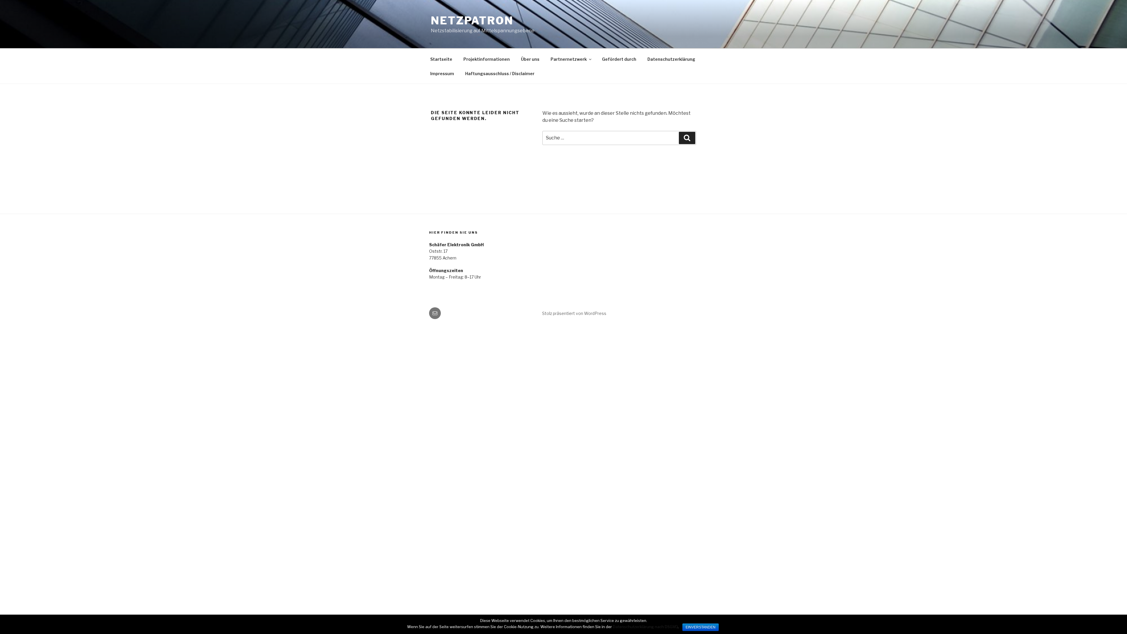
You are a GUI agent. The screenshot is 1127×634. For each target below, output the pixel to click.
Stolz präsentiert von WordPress (574, 313)
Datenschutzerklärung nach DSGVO (645, 626)
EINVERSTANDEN (701, 627)
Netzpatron (472, 20)
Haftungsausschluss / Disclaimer (499, 73)
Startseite (441, 59)
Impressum (442, 73)
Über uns (530, 59)
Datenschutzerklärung (671, 59)
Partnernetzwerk (569, 59)
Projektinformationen (486, 59)
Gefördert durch (619, 59)
